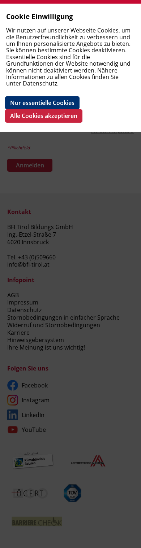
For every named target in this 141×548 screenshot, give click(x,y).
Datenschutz (40, 83)
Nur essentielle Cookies (42, 103)
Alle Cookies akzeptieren (43, 116)
